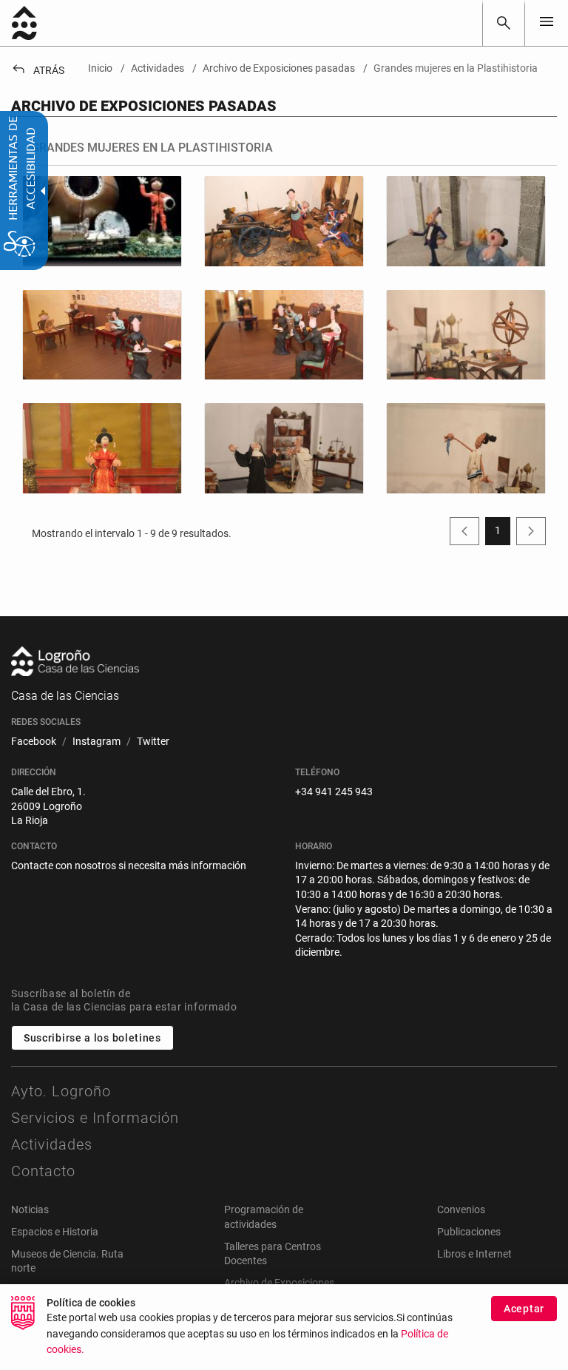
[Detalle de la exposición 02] (466, 221)
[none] (546, 22)
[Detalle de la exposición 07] (284, 448)
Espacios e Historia (54, 1232)
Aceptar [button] (524, 1309)
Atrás (37, 70)
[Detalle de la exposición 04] (284, 334)
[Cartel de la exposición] (102, 221)
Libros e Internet (474, 1254)
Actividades (51, 1144)
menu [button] (546, 21)
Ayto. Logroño (61, 1091)
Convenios (461, 1209)
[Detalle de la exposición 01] (284, 221)
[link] (503, 23)
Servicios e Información (95, 1118)
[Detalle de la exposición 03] (102, 334)
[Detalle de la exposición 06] (102, 448)
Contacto (43, 1171)
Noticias (30, 1209)
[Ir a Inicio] (24, 23)
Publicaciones (469, 1232)
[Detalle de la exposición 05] (466, 334)
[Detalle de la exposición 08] (466, 448)
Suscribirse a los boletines (92, 1038)
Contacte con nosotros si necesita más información (128, 865)
